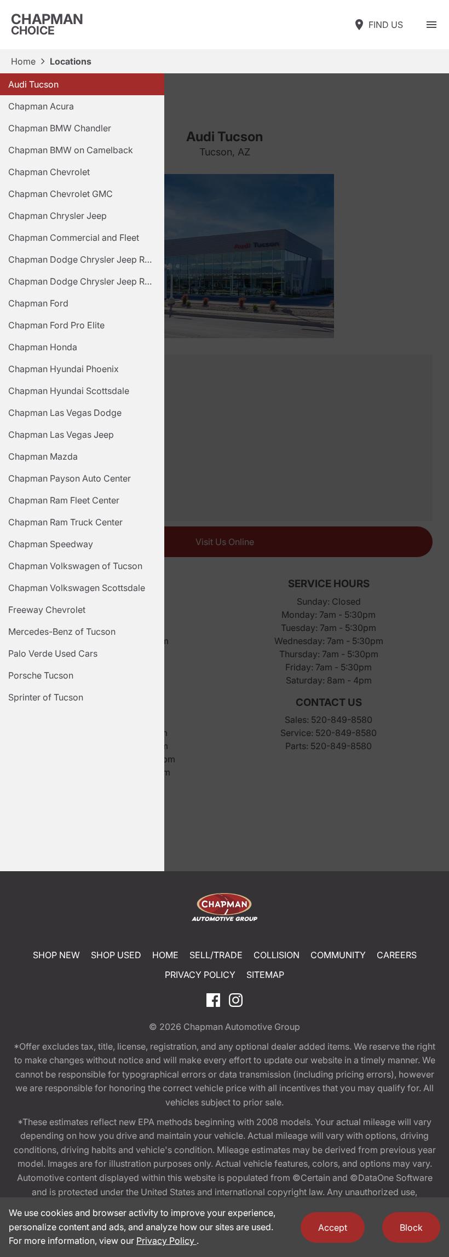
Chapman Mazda (43, 456)
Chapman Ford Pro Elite (56, 325)
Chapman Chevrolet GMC (60, 193)
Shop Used (116, 954)
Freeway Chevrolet (46, 609)
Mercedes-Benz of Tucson (62, 631)
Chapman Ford (38, 303)
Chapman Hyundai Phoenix (63, 368)
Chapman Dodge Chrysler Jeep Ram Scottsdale (86, 259)
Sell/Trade (216, 954)
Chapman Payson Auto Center (69, 478)
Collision (277, 954)
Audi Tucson (33, 84)
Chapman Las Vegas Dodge (65, 412)
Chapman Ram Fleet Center (63, 500)
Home (23, 61)
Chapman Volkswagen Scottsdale (76, 587)
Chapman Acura (41, 106)
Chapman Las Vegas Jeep (61, 434)
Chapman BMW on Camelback (70, 149)
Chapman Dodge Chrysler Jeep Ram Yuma (86, 281)
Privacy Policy (200, 974)
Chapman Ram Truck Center (65, 522)
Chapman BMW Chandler (59, 128)
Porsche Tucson (40, 675)
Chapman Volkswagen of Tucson (75, 565)
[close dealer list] (224, 472)
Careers (397, 954)
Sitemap (265, 974)
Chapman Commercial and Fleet (73, 237)
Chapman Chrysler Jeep (57, 215)
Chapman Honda (42, 346)
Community (338, 954)
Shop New (56, 954)
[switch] (431, 24)
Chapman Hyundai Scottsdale (68, 390)
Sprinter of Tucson (45, 697)
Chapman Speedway (50, 543)
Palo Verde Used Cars (52, 653)
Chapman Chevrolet (49, 171)
